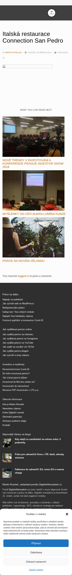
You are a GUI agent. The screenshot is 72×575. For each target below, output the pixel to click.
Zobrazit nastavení (36, 561)
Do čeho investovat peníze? (16, 373)
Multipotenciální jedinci (14, 307)
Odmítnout (36, 552)
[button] (67, 514)
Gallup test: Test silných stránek (18, 312)
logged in (24, 276)
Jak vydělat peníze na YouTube (18, 343)
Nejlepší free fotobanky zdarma (18, 316)
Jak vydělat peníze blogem (16, 351)
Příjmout (36, 543)
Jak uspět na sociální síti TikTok (18, 347)
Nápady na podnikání (13, 299)
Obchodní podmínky (12, 416)
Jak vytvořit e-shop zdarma (16, 355)
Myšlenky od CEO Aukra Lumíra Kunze (34, 214)
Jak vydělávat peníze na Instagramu (20, 338)
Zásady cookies (36, 570)
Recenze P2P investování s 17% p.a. (21, 390)
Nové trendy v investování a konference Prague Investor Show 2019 (33, 164)
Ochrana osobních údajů (14, 421)
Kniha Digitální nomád (13, 412)
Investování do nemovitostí (16, 386)
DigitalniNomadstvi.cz (19, 489)
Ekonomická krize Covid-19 (16, 369)
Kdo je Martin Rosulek (13, 404)
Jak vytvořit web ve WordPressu (18, 303)
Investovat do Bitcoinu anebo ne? (19, 382)
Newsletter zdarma (12, 408)
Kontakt (6, 425)
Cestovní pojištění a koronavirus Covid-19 (23, 320)
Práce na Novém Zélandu (24, 261)
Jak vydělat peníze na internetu (18, 334)
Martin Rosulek (13, 52)
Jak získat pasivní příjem (15, 377)
